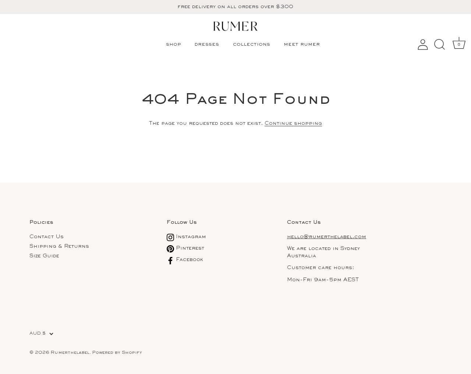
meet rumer (302, 44)
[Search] (439, 44)
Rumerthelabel (70, 353)
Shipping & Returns (59, 246)
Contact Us (46, 236)
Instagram (190, 236)
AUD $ (37, 334)
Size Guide (44, 256)
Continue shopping (293, 123)
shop (173, 44)
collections (251, 44)
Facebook (188, 259)
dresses (207, 44)
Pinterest (189, 248)
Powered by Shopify (117, 353)
